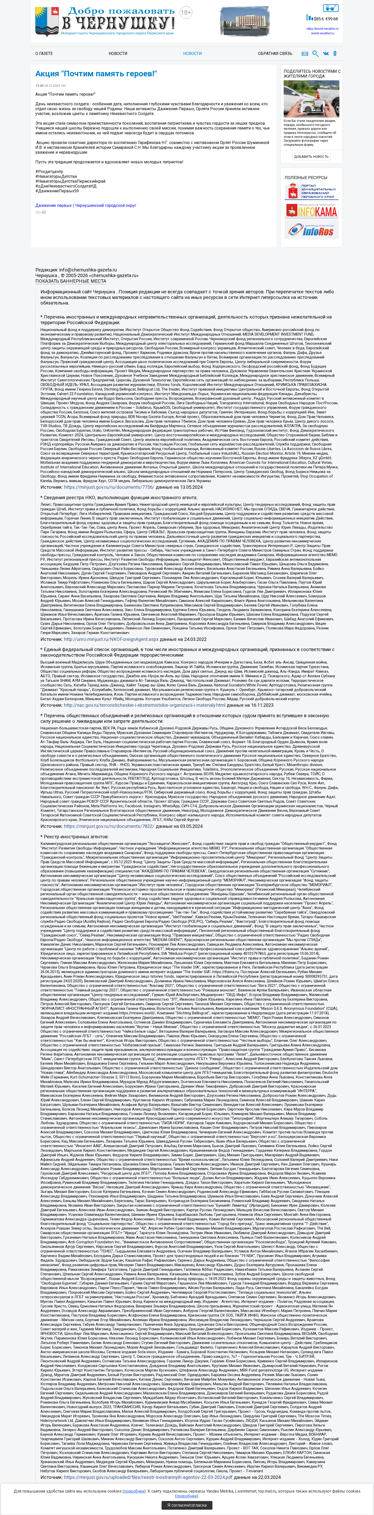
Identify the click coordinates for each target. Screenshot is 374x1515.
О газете (44, 53)
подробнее (134, 1491)
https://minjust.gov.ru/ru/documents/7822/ (109, 826)
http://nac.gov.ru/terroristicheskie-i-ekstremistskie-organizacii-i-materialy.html (144, 705)
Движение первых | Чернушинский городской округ (85, 205)
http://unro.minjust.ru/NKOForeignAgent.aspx (111, 639)
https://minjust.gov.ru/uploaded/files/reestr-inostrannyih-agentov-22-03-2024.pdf (148, 1477)
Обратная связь (275, 53)
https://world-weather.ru (323, 29)
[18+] (105, 23)
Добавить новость (311, 156)
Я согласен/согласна (187, 1505)
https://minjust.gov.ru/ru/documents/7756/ (109, 487)
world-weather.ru (322, 33)
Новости (118, 53)
